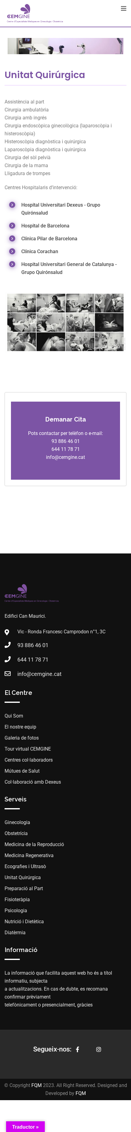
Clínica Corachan (39, 251)
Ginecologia (17, 822)
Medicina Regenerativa (29, 855)
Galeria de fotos (22, 738)
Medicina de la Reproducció (34, 844)
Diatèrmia (15, 932)
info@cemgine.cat (39, 674)
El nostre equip (20, 727)
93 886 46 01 (32, 645)
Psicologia (16, 910)
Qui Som (14, 716)
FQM (36, 1085)
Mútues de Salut (22, 771)
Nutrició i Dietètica (24, 921)
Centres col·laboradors (29, 760)
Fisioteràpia (17, 899)
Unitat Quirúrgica (23, 877)
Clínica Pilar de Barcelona (49, 239)
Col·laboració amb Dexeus (33, 782)
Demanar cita (65, 419)
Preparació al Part (24, 888)
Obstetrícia (16, 833)
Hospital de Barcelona (45, 226)
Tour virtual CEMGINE (28, 749)
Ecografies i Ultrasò (25, 866)
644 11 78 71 (32, 659)
